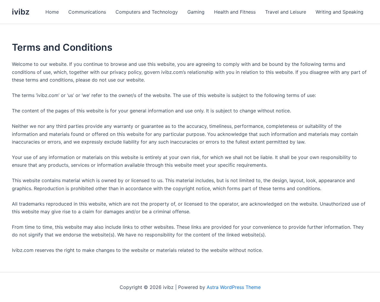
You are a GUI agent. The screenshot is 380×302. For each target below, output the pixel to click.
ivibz (21, 11)
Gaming (196, 12)
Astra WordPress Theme (234, 287)
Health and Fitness (235, 12)
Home (52, 12)
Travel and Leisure (285, 12)
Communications (87, 12)
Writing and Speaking (339, 12)
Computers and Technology (146, 12)
